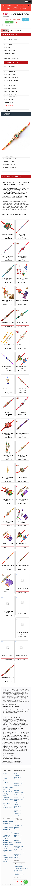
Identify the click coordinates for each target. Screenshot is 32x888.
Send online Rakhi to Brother (18, 847)
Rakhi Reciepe (17, 831)
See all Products (25, 217)
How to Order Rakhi (19, 852)
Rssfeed (5, 785)
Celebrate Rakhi (18, 825)
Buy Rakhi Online (18, 850)
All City (25, 19)
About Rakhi (17, 823)
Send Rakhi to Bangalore (11, 77)
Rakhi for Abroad (6, 37)
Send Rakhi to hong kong (19, 800)
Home (5, 30)
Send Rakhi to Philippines (17, 807)
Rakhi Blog (17, 858)
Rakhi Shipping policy (6, 794)
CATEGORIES (7, 114)
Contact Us (5, 776)
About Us (5, 774)
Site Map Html (6, 783)
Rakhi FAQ (16, 833)
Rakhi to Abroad (8, 105)
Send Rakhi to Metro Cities (8, 800)
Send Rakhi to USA (9, 45)
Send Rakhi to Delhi (9, 66)
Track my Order (17, 19)
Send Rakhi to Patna (10, 94)
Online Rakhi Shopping (17, 839)
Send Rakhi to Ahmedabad (11, 83)
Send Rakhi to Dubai (9, 50)
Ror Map (5, 780)
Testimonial (6, 797)
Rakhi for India (8, 102)
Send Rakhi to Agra (7, 842)
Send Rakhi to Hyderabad (11, 80)
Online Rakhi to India (10, 108)
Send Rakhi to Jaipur (10, 74)
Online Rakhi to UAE (9, 53)
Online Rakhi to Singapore (11, 56)
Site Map (5, 778)
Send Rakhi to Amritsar (10, 97)
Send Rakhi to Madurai (10, 88)
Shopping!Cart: (20, 22)
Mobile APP (9, 19)
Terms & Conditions (8, 787)
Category (9, 22)
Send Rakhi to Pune (9, 72)
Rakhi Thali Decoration (17, 828)
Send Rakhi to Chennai (6, 847)
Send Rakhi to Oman (19, 797)
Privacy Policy (6, 789)
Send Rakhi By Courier (17, 855)
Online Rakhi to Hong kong (12, 58)
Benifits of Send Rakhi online (18, 836)
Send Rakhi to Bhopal (6, 854)
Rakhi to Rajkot (16, 30)
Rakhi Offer (7, 111)
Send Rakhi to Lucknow (10, 85)
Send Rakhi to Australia (11, 39)
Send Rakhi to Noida (8, 833)
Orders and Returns (7, 791)
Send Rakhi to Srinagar (10, 91)
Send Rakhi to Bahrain (17, 803)
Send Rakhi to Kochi (9, 99)
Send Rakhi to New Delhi (7, 851)
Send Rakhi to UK (8, 47)
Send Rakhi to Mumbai (10, 69)
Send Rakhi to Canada (10, 42)
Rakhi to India (6, 805)
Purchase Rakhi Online (18, 843)
